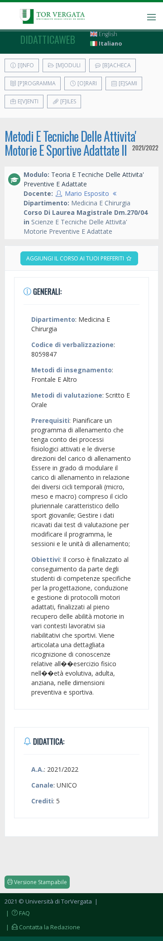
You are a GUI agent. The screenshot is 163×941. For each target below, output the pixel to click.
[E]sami (127, 83)
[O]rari (86, 83)
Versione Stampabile (40, 882)
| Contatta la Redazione (42, 927)
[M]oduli (67, 65)
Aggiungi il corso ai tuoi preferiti (75, 258)
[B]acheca (116, 65)
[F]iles (67, 101)
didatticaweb (47, 39)
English (107, 34)
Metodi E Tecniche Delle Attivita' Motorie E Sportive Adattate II (70, 143)
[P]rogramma (36, 83)
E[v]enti (27, 101)
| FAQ (17, 913)
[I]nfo (25, 65)
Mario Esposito (87, 193)
